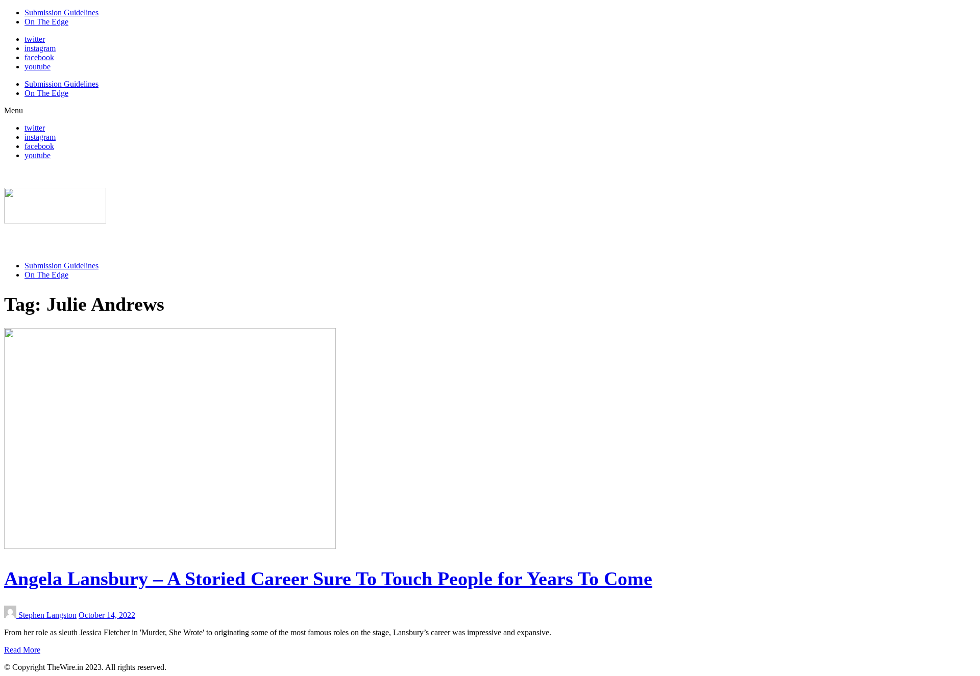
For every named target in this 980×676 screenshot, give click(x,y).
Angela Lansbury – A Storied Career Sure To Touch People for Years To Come (328, 578)
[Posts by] (11, 615)
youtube (37, 66)
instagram (40, 48)
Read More (22, 649)
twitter (34, 39)
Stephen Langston (47, 615)
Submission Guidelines (61, 12)
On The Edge (46, 21)
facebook (39, 57)
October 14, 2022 (107, 615)
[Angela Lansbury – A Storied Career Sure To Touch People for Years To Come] (170, 546)
